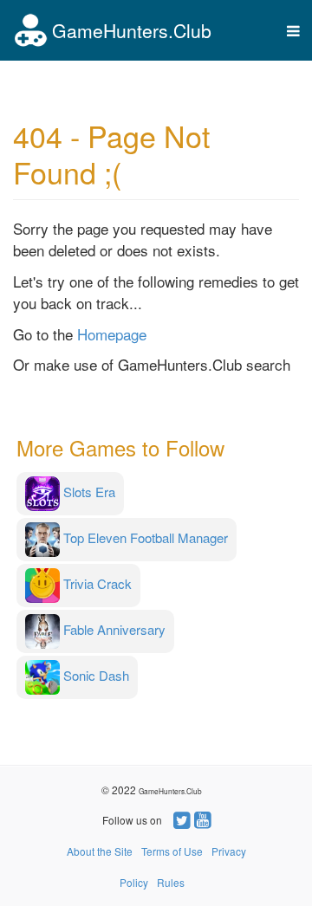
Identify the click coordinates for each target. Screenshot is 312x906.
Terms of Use (172, 851)
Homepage (111, 334)
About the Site (100, 851)
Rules (171, 882)
